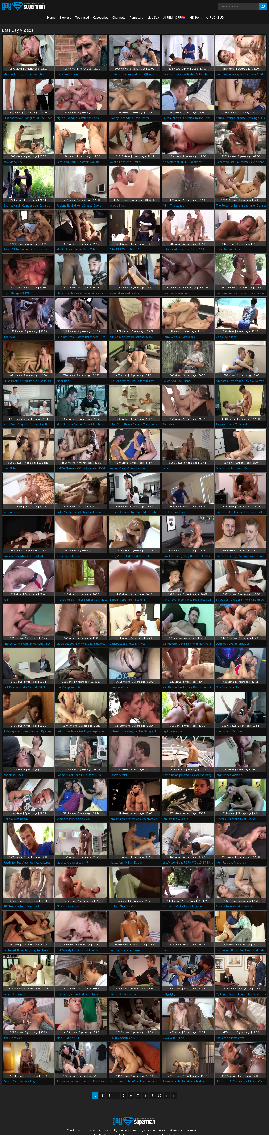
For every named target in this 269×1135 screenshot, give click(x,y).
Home (51, 17)
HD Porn (196, 17)
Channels (118, 17)
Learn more (193, 1130)
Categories (100, 17)
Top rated (82, 17)
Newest (65, 17)
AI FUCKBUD (215, 17)
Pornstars (136, 17)
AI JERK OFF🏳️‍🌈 (174, 17)
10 (159, 1095)
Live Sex (153, 17)
